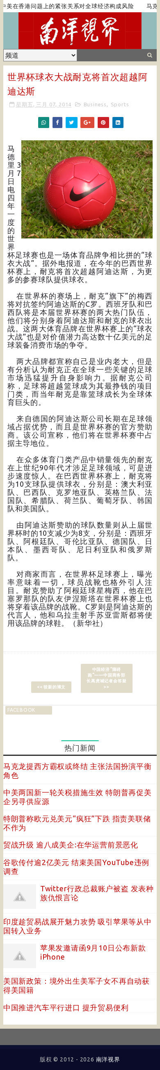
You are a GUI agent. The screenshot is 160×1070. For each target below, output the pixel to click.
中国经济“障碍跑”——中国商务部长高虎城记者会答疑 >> (106, 678)
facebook (21, 710)
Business (95, 104)
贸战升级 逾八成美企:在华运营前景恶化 (70, 845)
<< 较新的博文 (51, 687)
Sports (120, 104)
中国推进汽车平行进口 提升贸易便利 (66, 1007)
